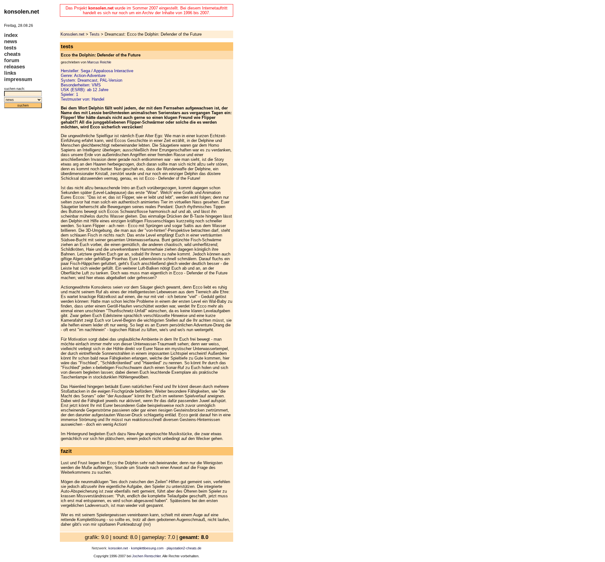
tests (10, 48)
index (11, 35)
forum (11, 60)
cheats (12, 54)
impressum (18, 79)
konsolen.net (118, 548)
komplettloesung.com (147, 548)
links (10, 73)
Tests (94, 34)
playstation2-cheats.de (184, 548)
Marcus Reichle (99, 62)
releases (14, 67)
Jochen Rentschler (146, 556)
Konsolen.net (72, 34)
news (10, 41)
